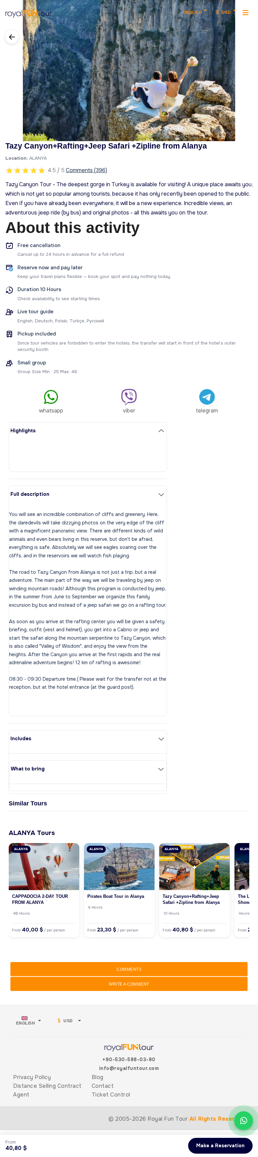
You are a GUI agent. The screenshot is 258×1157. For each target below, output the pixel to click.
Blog (97, 1077)
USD (226, 12)
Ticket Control (111, 1094)
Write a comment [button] (129, 984)
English (192, 12)
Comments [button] (129, 969)
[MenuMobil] (245, 12)
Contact (103, 1085)
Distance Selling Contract (47, 1085)
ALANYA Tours (32, 833)
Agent (21, 1094)
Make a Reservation (220, 1146)
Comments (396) (86, 170)
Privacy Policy (32, 1077)
